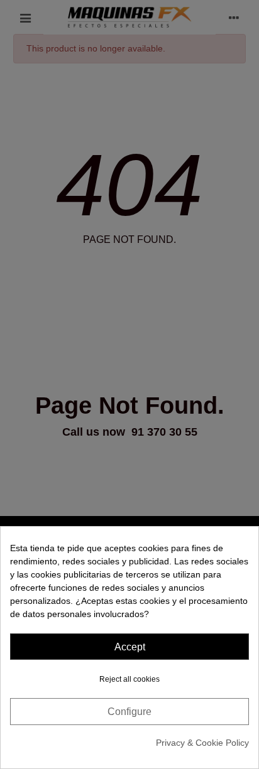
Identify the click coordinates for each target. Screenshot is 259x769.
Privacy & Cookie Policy (202, 743)
